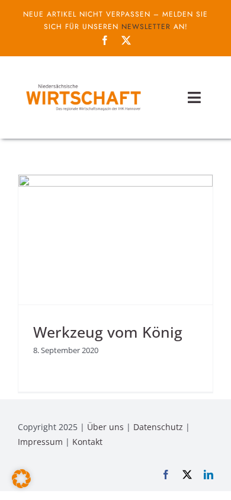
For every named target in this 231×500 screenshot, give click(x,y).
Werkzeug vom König (107, 332)
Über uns (105, 426)
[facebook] (105, 40)
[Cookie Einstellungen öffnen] (21, 484)
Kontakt (87, 441)
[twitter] (126, 40)
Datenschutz (158, 426)
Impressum (40, 441)
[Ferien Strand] (83, 83)
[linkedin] (208, 474)
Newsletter (146, 26)
